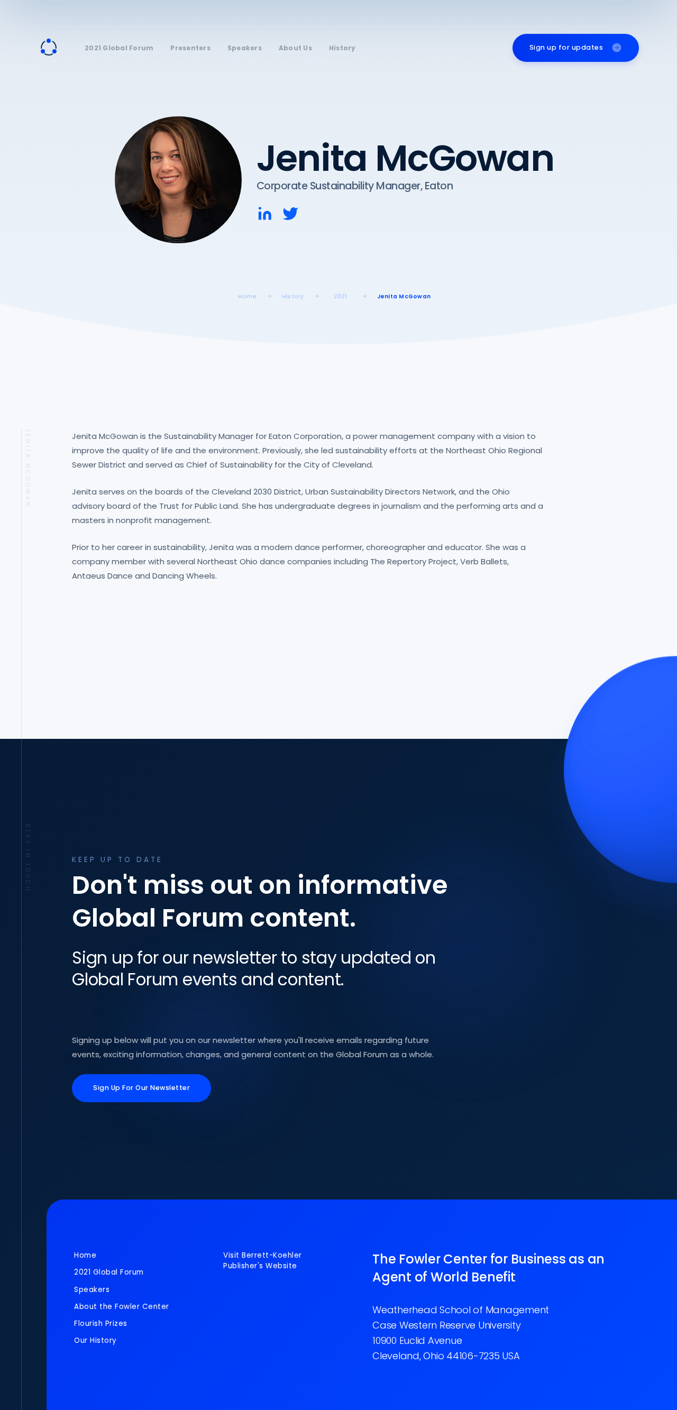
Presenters (190, 47)
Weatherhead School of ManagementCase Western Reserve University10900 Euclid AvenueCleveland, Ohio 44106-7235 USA (460, 1332)
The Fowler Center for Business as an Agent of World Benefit (488, 1268)
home (247, 296)
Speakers (244, 47)
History (342, 47)
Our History (95, 1340)
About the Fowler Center (121, 1307)
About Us (295, 47)
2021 (340, 296)
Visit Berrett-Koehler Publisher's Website (262, 1260)
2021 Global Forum (119, 47)
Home (85, 1255)
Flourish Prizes (100, 1324)
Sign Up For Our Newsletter (141, 1087)
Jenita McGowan (404, 296)
